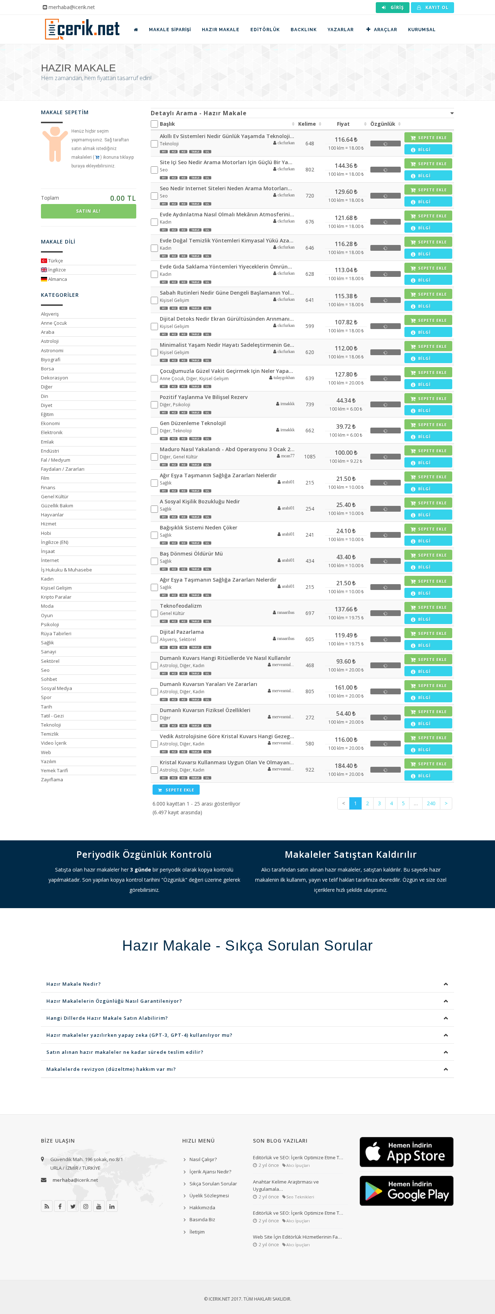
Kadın (47, 578)
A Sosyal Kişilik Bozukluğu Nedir (200, 501)
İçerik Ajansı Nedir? (210, 1171)
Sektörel (50, 661)
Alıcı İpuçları (298, 1165)
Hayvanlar (52, 514)
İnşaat (48, 551)
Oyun (47, 615)
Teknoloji (51, 725)
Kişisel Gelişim (56, 588)
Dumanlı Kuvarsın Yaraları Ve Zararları (208, 684)
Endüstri (50, 451)
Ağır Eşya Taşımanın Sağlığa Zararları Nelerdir (218, 475)
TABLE (195, 151)
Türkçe (55, 260)
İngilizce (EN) (54, 542)
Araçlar (385, 29)
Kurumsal (422, 29)
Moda (47, 606)
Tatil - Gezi (52, 715)
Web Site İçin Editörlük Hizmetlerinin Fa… (297, 1237)
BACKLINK (304, 29)
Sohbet (49, 679)
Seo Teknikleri (300, 1196)
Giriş (396, 7)
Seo (45, 670)
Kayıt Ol (436, 7)
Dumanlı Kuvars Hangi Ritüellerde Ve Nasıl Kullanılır (225, 657)
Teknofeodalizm (181, 605)
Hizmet (48, 523)
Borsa (47, 368)
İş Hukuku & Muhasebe (66, 569)
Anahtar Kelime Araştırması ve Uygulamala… (286, 1185)
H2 (173, 151)
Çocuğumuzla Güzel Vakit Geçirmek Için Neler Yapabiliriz (227, 370)
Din (44, 396)
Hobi (46, 533)
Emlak (47, 441)
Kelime (307, 123)
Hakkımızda (202, 1207)
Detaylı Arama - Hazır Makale (199, 113)
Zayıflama (52, 779)
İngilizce (56, 269)
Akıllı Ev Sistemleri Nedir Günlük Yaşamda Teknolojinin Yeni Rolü (227, 136)
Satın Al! (88, 211)
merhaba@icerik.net (72, 7)
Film (45, 478)
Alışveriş (50, 314)
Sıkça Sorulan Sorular (213, 1183)
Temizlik (50, 734)
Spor (46, 697)
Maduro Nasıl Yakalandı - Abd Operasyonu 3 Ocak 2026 (227, 449)
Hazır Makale (221, 29)
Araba (47, 332)
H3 (183, 151)
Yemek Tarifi (54, 770)
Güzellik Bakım (57, 505)
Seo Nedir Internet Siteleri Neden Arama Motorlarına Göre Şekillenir (227, 188)
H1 (164, 151)
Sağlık (47, 642)
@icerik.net (75, 1180)
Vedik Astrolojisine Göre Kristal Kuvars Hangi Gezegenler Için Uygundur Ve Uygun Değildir (227, 736)
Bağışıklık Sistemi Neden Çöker (198, 527)
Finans (48, 487)
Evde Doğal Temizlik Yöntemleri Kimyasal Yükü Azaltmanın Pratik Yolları (227, 240)
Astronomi (52, 350)
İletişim (197, 1231)
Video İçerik (54, 743)
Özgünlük (382, 123)
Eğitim (47, 414)
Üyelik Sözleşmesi (209, 1195)
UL (207, 151)
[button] (281, 143)
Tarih (46, 706)
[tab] (302, 113)
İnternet (50, 560)
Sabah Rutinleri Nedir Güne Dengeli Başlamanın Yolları (227, 292)
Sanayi (48, 651)
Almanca (57, 279)
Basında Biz (202, 1219)
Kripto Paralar (56, 597)
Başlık (167, 123)
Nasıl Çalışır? (203, 1159)
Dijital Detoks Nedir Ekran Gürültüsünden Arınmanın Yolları (227, 318)
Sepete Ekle (179, 790)
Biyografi (51, 359)
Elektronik (52, 432)
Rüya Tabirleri (56, 633)
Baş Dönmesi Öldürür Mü (191, 553)
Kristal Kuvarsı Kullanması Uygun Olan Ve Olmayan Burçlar (227, 762)
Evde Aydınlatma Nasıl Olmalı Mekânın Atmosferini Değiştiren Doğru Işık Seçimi (227, 214)
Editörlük (265, 29)
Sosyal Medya (56, 688)
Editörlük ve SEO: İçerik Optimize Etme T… (298, 1157)
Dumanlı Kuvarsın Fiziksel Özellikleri (205, 710)
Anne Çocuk (54, 323)
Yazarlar (341, 29)
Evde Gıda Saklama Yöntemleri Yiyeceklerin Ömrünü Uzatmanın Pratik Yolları (227, 266)
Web (46, 752)
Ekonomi (50, 423)
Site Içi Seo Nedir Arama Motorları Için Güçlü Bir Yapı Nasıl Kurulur (227, 162)
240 (431, 803)
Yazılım (48, 761)
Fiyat (343, 123)
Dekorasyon (54, 377)
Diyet (46, 405)
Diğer (47, 386)
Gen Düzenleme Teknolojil (193, 423)
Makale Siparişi (170, 29)
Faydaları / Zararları (62, 469)
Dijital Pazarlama (182, 631)
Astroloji (50, 341)
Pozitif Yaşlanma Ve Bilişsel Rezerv (204, 397)
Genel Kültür (54, 496)
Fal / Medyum (55, 460)
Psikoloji (50, 624)
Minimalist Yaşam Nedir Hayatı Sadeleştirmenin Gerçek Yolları (227, 344)
